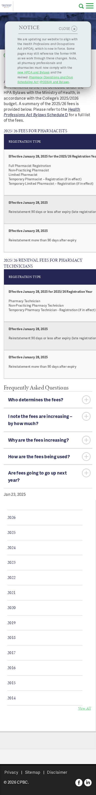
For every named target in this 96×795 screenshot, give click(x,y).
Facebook (79, 782)
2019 (11, 623)
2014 (11, 698)
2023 (11, 562)
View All (84, 708)
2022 (11, 577)
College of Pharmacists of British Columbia (6, 6)
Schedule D (57, 114)
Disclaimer (57, 772)
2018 (11, 637)
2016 (11, 668)
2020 (11, 608)
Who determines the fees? (36, 399)
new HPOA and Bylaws (33, 72)
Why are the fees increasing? (38, 440)
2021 (11, 592)
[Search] (81, 6)
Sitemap (32, 772)
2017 (11, 653)
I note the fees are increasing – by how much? (40, 419)
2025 (11, 532)
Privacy (11, 772)
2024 (11, 547)
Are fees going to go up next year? (37, 476)
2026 (11, 517)
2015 (11, 683)
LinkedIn (88, 782)
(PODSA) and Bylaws (45, 79)
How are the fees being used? (39, 456)
